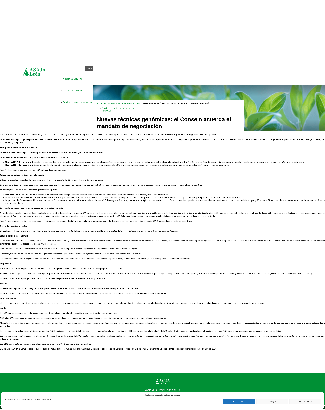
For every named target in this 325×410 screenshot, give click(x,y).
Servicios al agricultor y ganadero (117, 103)
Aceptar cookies (239, 401)
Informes (137, 103)
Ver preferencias (305, 401)
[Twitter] (13, 361)
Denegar (272, 401)
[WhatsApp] (31, 361)
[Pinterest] (22, 361)
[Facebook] (4, 361)
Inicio (99, 103)
